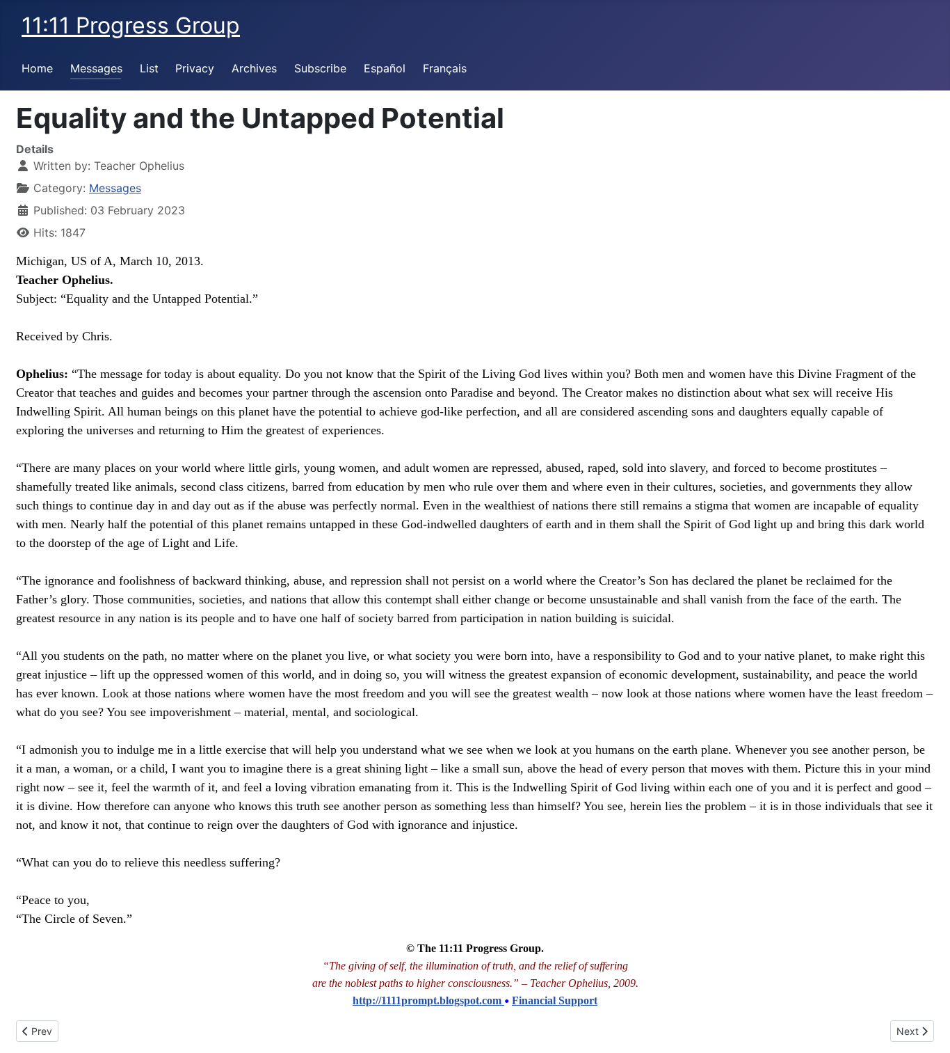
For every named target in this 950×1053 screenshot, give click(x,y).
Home (37, 68)
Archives (254, 68)
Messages (96, 68)
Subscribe (320, 68)
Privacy (194, 68)
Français (445, 68)
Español (384, 68)
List (149, 68)
